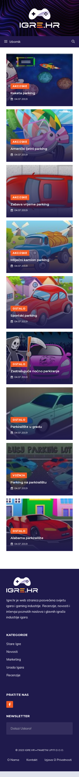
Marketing (13, 659)
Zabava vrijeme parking (30, 204)
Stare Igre (13, 644)
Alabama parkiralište (27, 538)
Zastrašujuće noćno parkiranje (35, 371)
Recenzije (13, 675)
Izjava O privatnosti (58, 760)
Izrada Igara (15, 667)
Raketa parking (23, 93)
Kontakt (32, 760)
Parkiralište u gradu (26, 427)
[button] (73, 41)
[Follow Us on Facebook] (9, 704)
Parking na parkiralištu (29, 482)
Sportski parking (24, 315)
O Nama (13, 760)
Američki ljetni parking (29, 149)
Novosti (12, 652)
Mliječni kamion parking (30, 260)
